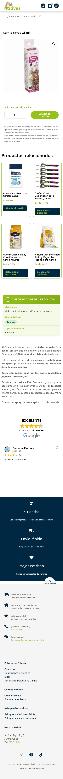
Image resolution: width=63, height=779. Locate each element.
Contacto (9, 669)
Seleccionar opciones (43, 211)
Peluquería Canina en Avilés (19, 714)
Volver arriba (50, 583)
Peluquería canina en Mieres (20, 718)
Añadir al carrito (44, 115)
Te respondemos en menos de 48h (27, 640)
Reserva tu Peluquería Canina (20, 680)
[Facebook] (31, 754)
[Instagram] (21, 754)
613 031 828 (16, 629)
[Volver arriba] (50, 581)
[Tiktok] (41, 754)
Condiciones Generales (17, 673)
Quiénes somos (12, 695)
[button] (56, 5)
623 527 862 (15, 742)
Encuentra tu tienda (15, 699)
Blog (7, 676)
